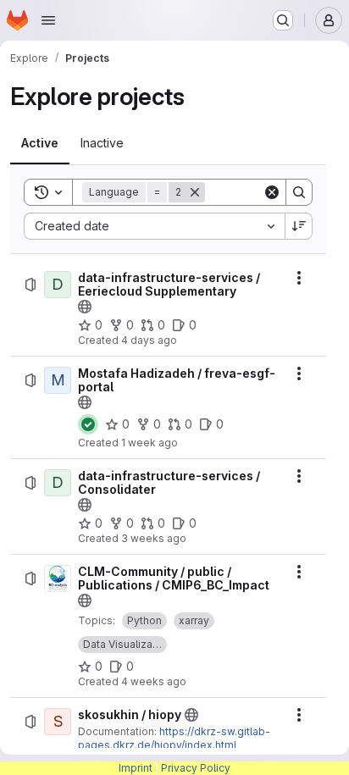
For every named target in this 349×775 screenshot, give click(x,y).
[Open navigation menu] (48, 20)
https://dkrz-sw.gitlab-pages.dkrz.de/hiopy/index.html (174, 738)
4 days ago (149, 340)
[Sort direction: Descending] (299, 226)
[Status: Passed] (88, 424)
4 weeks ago (153, 681)
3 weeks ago (153, 538)
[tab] (39, 143)
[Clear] (272, 192)
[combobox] (154, 226)
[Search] (299, 192)
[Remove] (195, 192)
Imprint (135, 767)
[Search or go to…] (283, 20)
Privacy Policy (195, 767)
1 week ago (149, 442)
